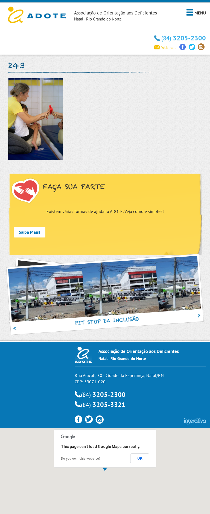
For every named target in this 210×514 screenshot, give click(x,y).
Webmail (168, 47)
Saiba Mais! (29, 232)
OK (139, 458)
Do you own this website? (81, 458)
